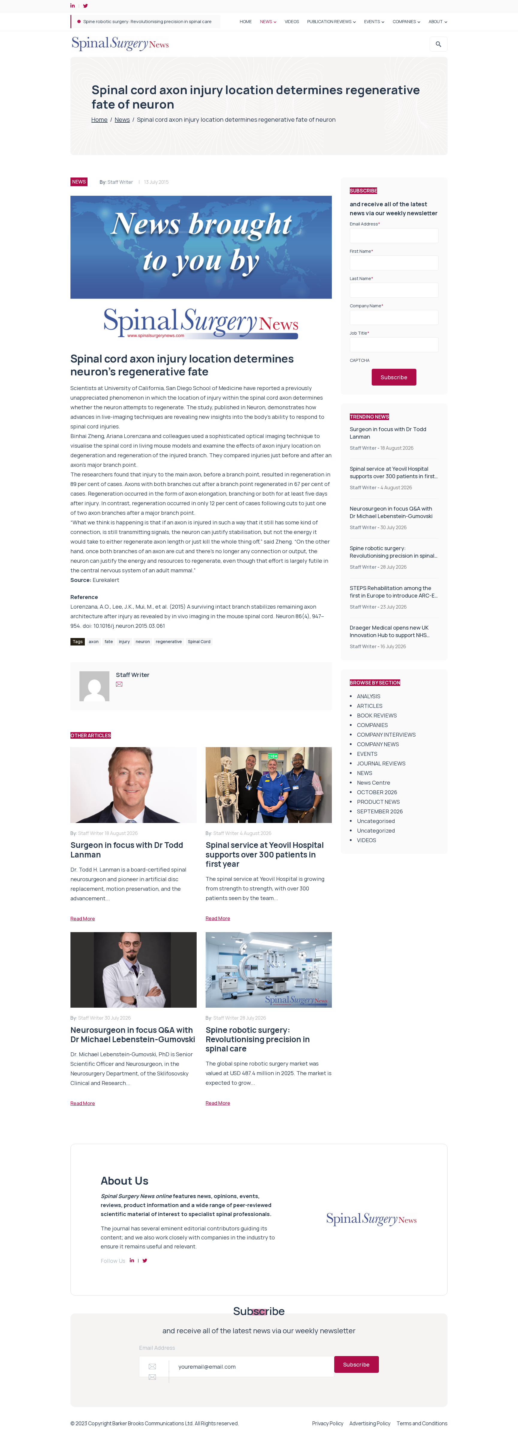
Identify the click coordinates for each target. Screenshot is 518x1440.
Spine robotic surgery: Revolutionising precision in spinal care (392, 555)
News (122, 119)
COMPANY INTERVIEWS (386, 734)
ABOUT (436, 21)
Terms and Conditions (422, 1423)
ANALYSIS (368, 696)
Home (99, 119)
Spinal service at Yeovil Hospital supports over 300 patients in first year (392, 476)
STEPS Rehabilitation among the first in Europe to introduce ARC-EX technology (166, 21)
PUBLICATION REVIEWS (329, 21)
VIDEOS (292, 21)
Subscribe (394, 377)
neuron (143, 641)
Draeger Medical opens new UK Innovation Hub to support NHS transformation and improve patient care (389, 639)
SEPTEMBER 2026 (380, 811)
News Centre (373, 782)
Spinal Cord (199, 641)
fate (109, 641)
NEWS (266, 21)
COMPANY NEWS (378, 744)
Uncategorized (376, 830)
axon (94, 641)
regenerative (169, 641)
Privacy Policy (328, 1423)
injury (124, 641)
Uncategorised (376, 820)
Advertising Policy (370, 1423)
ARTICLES (370, 705)
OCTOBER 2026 (377, 792)
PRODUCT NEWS (378, 801)
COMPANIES (404, 21)
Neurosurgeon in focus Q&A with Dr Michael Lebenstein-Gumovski (391, 512)
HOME (246, 21)
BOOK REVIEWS (377, 715)
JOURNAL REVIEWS (381, 763)
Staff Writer (120, 182)
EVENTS (372, 21)
